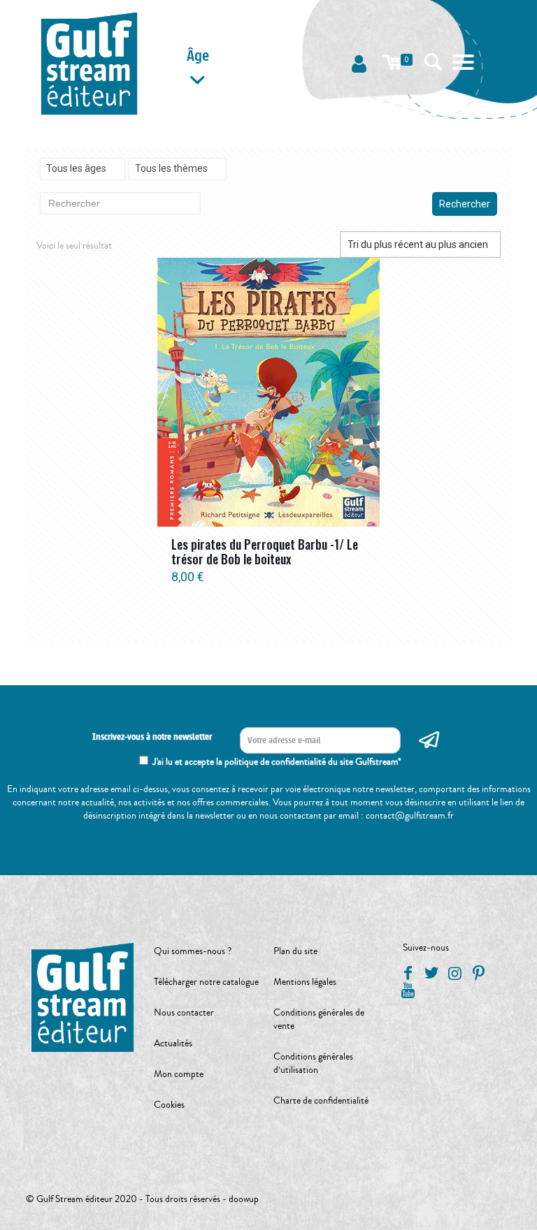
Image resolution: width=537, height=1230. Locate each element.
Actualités (173, 1043)
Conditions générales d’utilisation (313, 1063)
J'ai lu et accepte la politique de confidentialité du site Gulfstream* (276, 762)
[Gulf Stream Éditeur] (89, 63)
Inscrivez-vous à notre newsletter (152, 736)
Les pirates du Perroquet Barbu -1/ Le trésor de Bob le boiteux (264, 551)
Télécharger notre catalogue (206, 982)
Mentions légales (304, 982)
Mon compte (178, 1074)
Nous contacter (184, 1013)
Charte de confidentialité (320, 1101)
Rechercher (464, 204)
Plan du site (295, 951)
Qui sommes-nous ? (192, 951)
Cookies (169, 1105)
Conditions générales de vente (318, 1019)
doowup (244, 1199)
